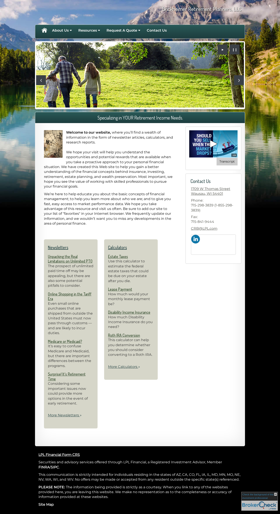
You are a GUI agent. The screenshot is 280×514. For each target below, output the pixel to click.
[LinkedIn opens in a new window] (195, 239)
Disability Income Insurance (129, 312)
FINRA (44, 467)
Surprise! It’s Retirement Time (67, 376)
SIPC (55, 467)
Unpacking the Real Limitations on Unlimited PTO (70, 259)
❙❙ (234, 50)
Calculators (117, 247)
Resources (87, 30)
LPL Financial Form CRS (59, 455)
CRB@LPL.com (204, 228)
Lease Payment (120, 289)
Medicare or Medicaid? (65, 341)
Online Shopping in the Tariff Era (69, 296)
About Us (60, 30)
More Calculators (124, 367)
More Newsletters (65, 415)
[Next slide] (239, 80)
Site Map (46, 504)
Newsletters (58, 247)
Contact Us (157, 30)
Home (44, 30)
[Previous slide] (41, 80)
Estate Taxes (118, 256)
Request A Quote (122, 30)
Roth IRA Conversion (124, 335)
